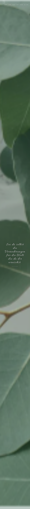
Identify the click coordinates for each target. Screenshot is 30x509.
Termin (27, 4)
